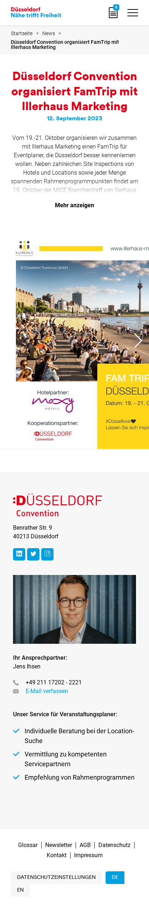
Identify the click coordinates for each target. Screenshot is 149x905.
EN (20, 890)
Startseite (22, 33)
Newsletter (58, 845)
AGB (85, 845)
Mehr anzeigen (74, 205)
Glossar (28, 845)
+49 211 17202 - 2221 (54, 682)
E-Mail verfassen (47, 691)
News (48, 33)
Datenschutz (114, 845)
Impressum (88, 855)
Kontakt (57, 855)
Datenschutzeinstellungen (56, 877)
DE (115, 877)
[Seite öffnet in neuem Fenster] (19, 554)
